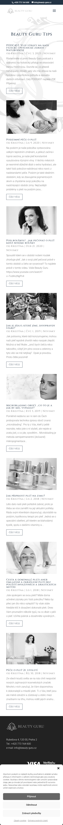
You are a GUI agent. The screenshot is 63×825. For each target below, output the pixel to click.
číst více (14, 90)
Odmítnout (31, 804)
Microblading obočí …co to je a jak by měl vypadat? (29, 407)
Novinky (49, 53)
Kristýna (17, 53)
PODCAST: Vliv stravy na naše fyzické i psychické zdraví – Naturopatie (27, 48)
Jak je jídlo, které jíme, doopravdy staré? (30, 327)
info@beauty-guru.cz (25, 747)
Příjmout (31, 796)
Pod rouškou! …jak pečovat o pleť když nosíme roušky (30, 242)
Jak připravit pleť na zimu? (25, 495)
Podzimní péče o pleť (21, 139)
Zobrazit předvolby (31, 813)
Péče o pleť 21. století (22, 670)
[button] (58, 768)
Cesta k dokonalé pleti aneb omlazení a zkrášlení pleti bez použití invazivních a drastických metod (31, 583)
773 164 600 (24, 743)
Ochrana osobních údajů (38, 821)
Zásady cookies (20, 821)
